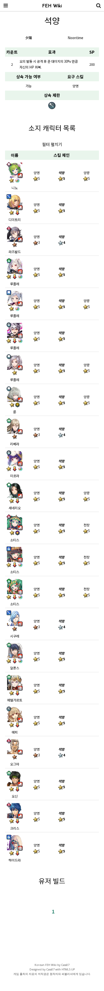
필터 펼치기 (52, 144)
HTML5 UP (68, 969)
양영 (75, 86)
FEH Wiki (52, 6)
